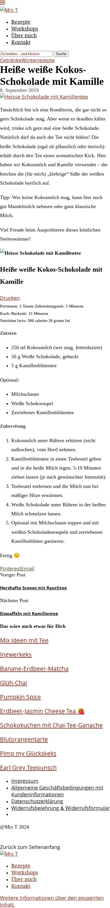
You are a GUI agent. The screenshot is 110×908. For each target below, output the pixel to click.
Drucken (10, 298)
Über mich (24, 35)
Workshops (24, 28)
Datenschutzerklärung (37, 801)
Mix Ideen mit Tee (24, 640)
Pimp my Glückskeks (28, 753)
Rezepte (20, 21)
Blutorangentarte (24, 739)
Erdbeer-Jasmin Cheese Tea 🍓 (42, 711)
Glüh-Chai (13, 682)
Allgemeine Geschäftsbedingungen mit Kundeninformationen (57, 791)
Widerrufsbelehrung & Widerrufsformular (60, 808)
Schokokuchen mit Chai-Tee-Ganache (51, 725)
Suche (61, 54)
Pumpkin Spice (20, 697)
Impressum (24, 780)
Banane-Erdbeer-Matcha (34, 668)
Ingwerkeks (16, 654)
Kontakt (20, 42)
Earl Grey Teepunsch (28, 767)
